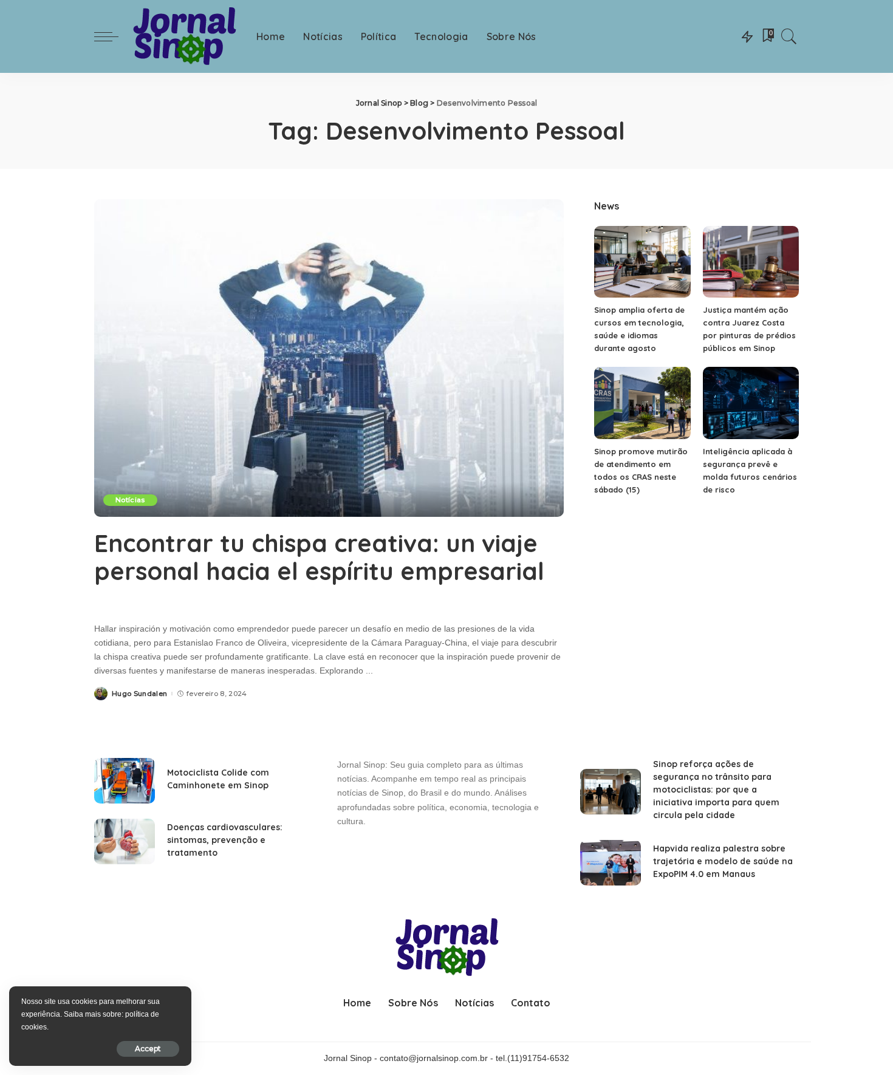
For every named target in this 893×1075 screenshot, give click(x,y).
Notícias (130, 500)
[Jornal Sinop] (184, 37)
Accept (148, 1048)
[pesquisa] (789, 36)
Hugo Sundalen (139, 694)
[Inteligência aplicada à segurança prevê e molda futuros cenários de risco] (751, 403)
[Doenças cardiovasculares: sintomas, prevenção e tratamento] (124, 841)
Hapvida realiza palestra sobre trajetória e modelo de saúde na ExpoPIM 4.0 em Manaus (723, 861)
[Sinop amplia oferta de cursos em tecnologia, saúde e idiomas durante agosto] (642, 262)
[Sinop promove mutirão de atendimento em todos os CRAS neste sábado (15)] (642, 403)
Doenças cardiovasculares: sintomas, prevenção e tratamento (224, 840)
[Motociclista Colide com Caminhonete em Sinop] (124, 781)
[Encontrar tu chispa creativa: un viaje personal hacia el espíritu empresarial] (329, 357)
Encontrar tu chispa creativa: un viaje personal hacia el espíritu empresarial (319, 557)
